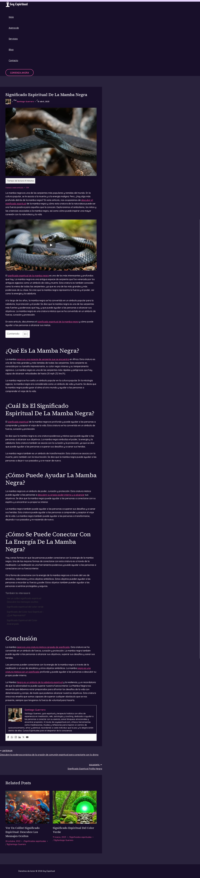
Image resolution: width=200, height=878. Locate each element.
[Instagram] (16, 737)
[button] (19, 72)
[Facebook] (8, 737)
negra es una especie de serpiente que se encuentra (43, 359)
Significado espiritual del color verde (25, 606)
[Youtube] (27, 737)
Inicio (11, 17)
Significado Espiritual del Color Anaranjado (22, 622)
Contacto (13, 60)
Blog (11, 49)
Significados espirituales (35, 841)
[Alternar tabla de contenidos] (24, 334)
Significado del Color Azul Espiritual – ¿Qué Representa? (25, 613)
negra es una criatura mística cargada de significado (43, 647)
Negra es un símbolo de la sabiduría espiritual (40, 682)
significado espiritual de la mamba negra (28, 275)
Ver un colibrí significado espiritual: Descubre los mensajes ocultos (24, 600)
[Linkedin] (19, 737)
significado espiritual (18, 421)
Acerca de (14, 27)
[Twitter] (23, 737)
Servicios (13, 38)
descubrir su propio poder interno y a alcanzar (61, 494)
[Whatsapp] (12, 737)
